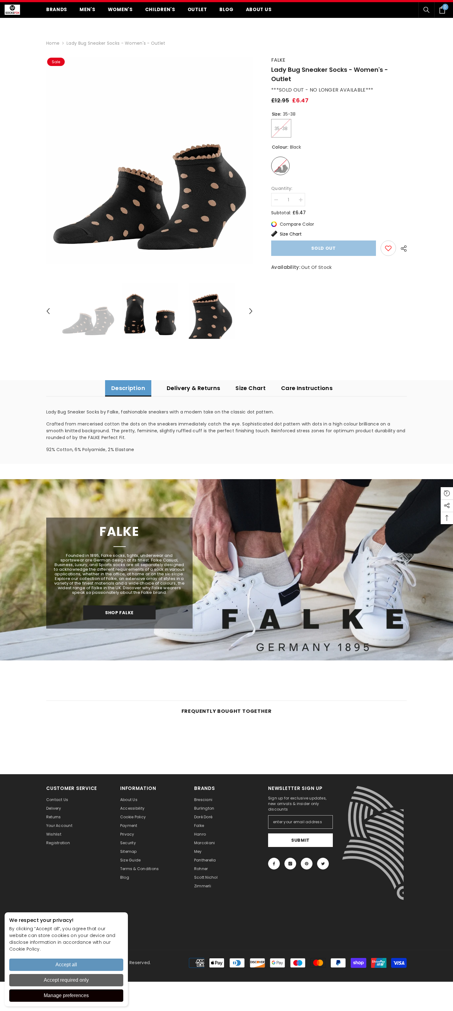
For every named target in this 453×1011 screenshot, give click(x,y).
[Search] (426, 10)
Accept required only (66, 980)
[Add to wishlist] (388, 248)
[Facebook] (274, 863)
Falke (278, 60)
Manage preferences (66, 995)
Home (52, 43)
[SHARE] (401, 248)
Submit (300, 840)
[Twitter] (323, 863)
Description (128, 388)
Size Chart (291, 234)
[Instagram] (290, 863)
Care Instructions (307, 388)
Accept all (66, 964)
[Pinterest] (306, 863)
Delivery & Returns (193, 388)
